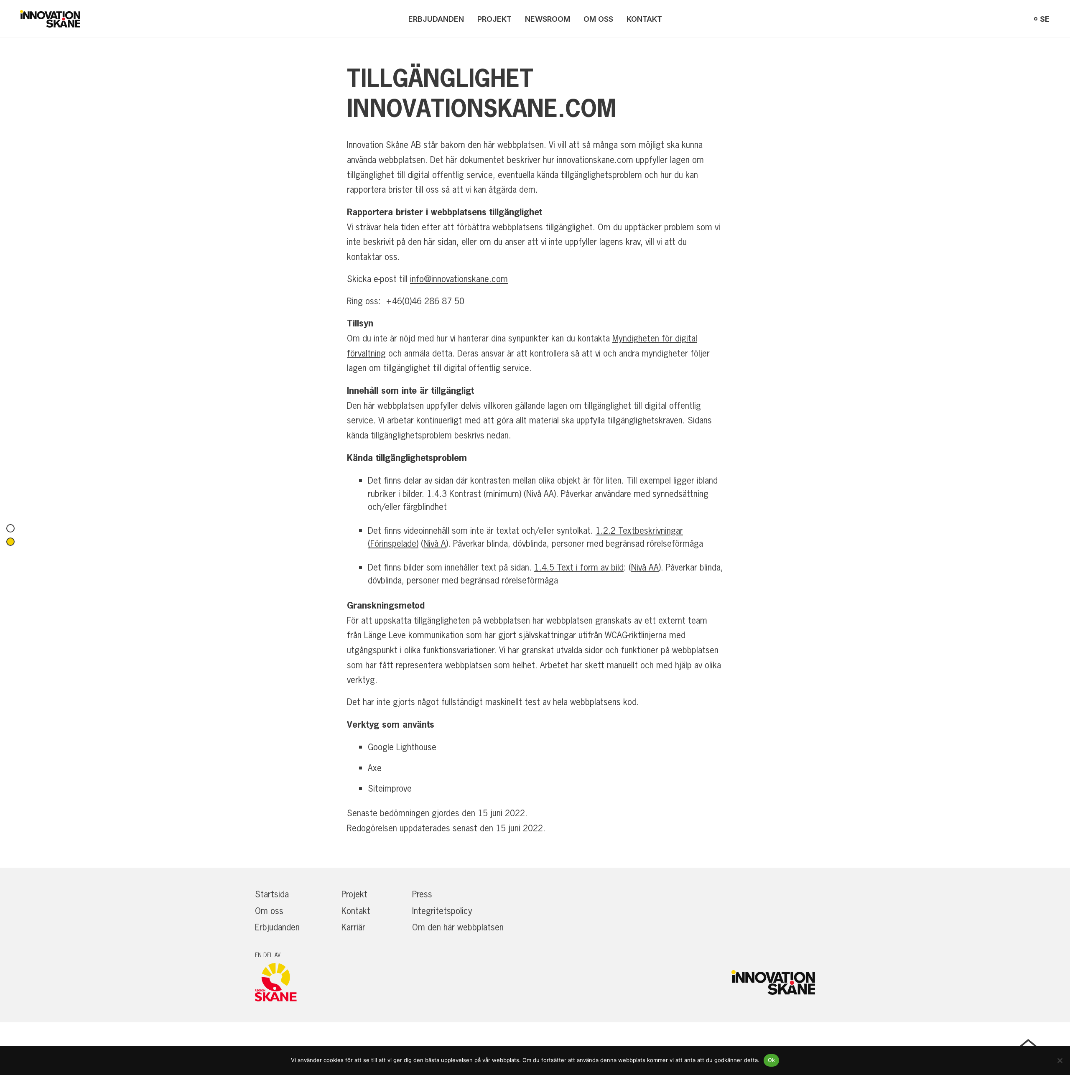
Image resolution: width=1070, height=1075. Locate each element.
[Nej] (1059, 1060)
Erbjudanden (436, 19)
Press (422, 894)
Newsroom (547, 19)
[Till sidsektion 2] (10, 542)
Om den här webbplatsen (458, 927)
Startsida (272, 894)
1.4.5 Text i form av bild (579, 567)
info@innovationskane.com (459, 278)
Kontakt (644, 19)
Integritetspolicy (442, 910)
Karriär (353, 927)
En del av (267, 955)
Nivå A (434, 543)
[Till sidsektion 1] (10, 528)
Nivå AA (645, 567)
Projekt (494, 19)
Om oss (598, 19)
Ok (771, 1060)
